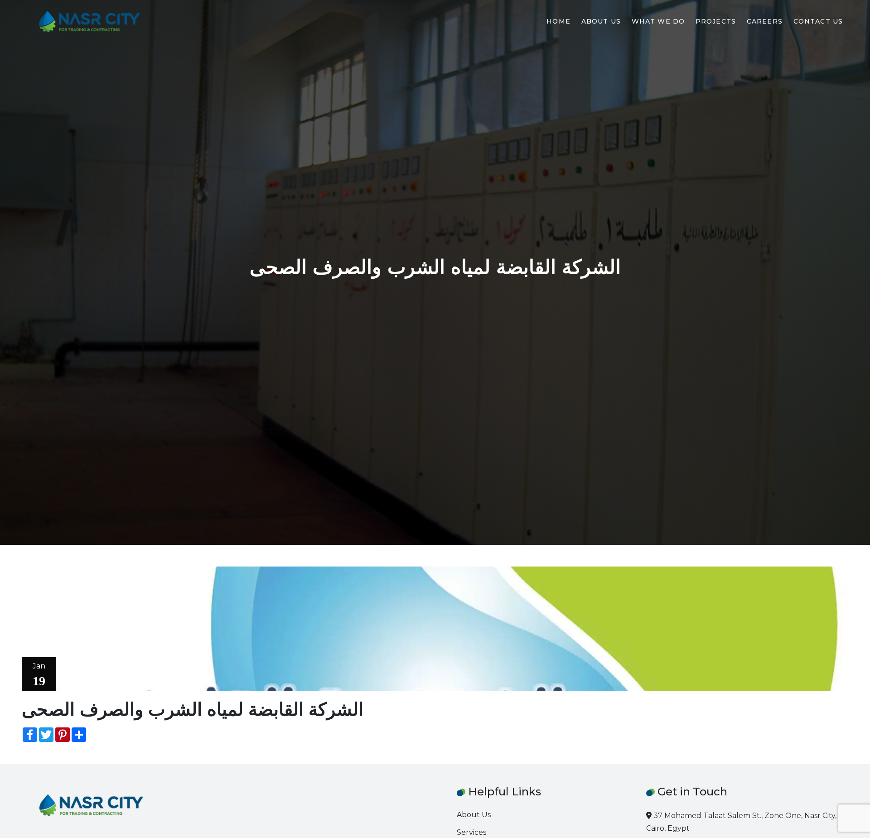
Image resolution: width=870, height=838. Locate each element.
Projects (716, 21)
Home (558, 21)
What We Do (658, 21)
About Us (601, 21)
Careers (765, 21)
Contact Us (818, 21)
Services (471, 832)
